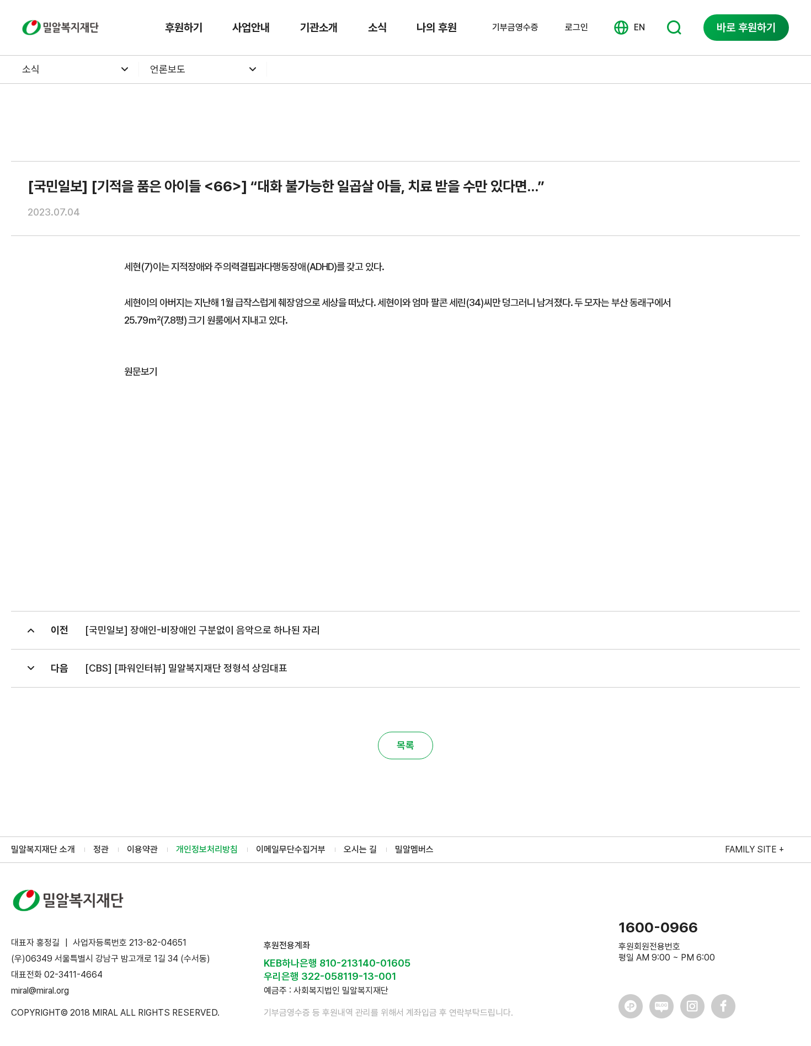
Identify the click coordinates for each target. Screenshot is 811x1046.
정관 (101, 849)
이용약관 (142, 849)
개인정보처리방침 (207, 849)
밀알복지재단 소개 (43, 849)
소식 (377, 27)
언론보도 (167, 69)
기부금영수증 (515, 28)
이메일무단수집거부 (291, 849)
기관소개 (319, 27)
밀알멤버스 (414, 849)
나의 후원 (437, 27)
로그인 (576, 27)
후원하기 (183, 27)
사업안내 (251, 27)
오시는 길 (360, 849)
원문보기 (140, 371)
